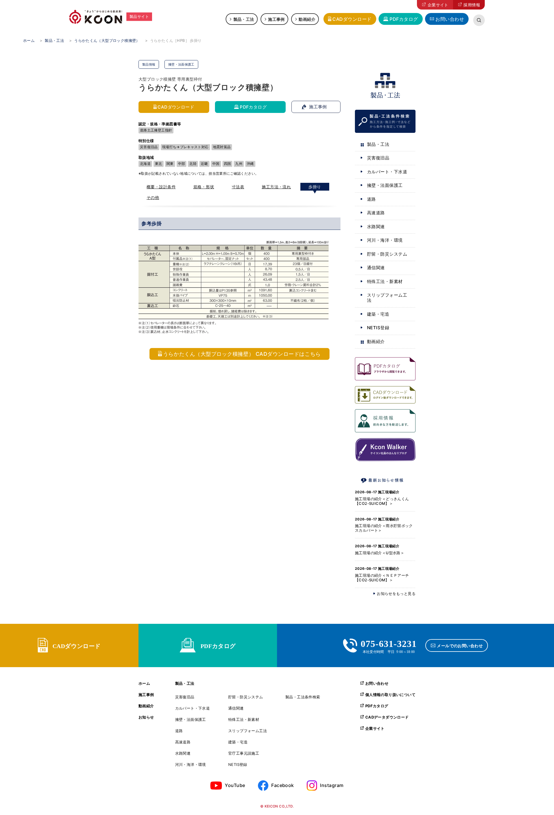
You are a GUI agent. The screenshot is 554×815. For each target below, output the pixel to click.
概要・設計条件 (161, 186)
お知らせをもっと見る (396, 593)
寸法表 (238, 186)
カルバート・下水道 (387, 171)
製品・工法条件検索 (302, 697)
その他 (153, 197)
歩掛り (314, 186)
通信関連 (376, 267)
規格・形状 (203, 186)
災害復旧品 (378, 158)
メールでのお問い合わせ (460, 645)
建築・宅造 (378, 314)
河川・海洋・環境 (385, 240)
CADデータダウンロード (387, 717)
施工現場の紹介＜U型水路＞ (379, 552)
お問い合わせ (449, 19)
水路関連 (376, 226)
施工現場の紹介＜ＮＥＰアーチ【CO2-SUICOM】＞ (382, 577)
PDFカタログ (404, 19)
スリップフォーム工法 (387, 297)
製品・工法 (243, 19)
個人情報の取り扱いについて (390, 695)
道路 (371, 199)
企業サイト (438, 4)
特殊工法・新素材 (385, 281)
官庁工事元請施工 (243, 753)
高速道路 (376, 212)
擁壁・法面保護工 (385, 185)
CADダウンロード (351, 19)
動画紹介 (307, 19)
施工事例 (276, 19)
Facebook (282, 785)
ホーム (144, 683)
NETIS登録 (378, 327)
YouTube (235, 785)
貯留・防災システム (387, 254)
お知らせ (146, 717)
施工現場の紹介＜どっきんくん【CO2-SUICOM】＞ (382, 501)
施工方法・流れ (276, 186)
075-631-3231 (389, 642)
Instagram (331, 785)
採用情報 (471, 4)
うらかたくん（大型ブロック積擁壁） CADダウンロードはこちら (242, 354)
